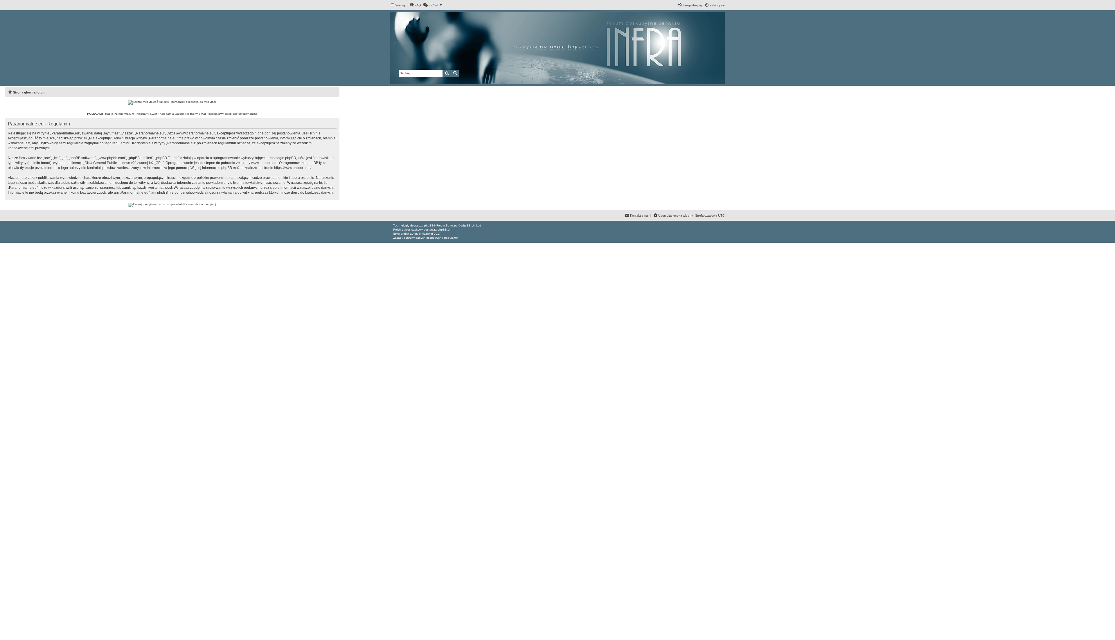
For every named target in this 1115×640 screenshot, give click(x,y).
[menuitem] (415, 5)
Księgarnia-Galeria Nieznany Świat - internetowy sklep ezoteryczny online (209, 113)
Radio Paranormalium (119, 113)
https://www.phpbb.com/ (292, 168)
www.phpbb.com (264, 163)
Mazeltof (427, 233)
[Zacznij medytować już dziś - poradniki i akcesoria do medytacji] (172, 102)
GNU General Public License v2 (109, 163)
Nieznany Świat (146, 113)
